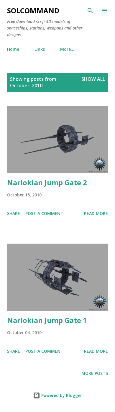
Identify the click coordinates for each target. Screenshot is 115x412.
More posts (94, 373)
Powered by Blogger (61, 395)
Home (13, 49)
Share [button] (13, 213)
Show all (93, 79)
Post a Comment (44, 213)
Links (39, 49)
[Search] (90, 10)
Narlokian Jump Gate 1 (47, 320)
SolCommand (33, 10)
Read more (96, 213)
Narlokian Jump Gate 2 (47, 182)
